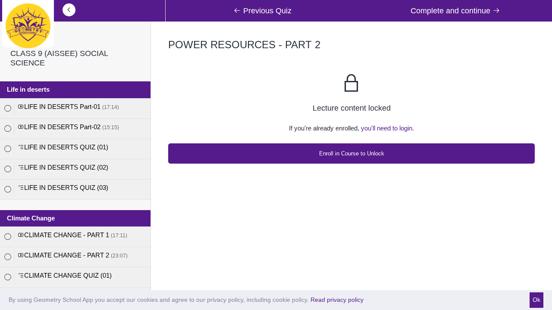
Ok (536, 299)
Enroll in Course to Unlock (351, 153)
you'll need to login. (387, 128)
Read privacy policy (337, 299)
